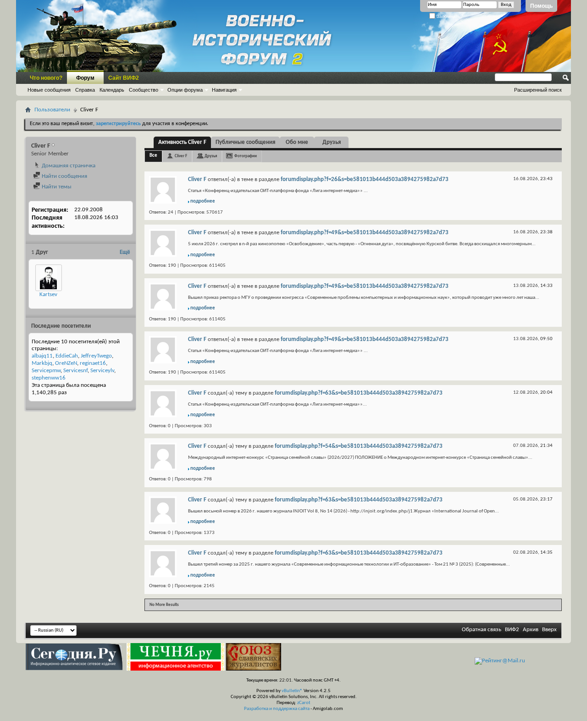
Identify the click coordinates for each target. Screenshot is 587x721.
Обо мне (297, 142)
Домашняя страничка (67, 166)
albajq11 (42, 356)
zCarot (303, 702)
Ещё (125, 252)
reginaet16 (93, 363)
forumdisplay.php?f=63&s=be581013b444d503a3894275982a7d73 (359, 393)
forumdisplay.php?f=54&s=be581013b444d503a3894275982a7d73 (359, 446)
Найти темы (56, 187)
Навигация (224, 90)
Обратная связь (481, 630)
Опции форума (185, 90)
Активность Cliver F (182, 142)
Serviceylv (102, 371)
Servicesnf (75, 371)
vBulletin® (292, 690)
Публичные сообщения (245, 142)
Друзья (331, 142)
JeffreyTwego (96, 356)
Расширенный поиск (538, 90)
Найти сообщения (63, 176)
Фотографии (245, 156)
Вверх (549, 630)
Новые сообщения (49, 90)
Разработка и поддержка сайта (277, 708)
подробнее (202, 201)
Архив (530, 630)
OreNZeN (66, 363)
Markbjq (42, 363)
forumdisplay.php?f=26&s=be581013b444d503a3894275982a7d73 (365, 179)
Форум (85, 78)
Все (153, 155)
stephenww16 (49, 378)
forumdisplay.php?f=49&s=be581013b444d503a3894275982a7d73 (365, 233)
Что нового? (46, 78)
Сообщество (143, 90)
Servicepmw (46, 371)
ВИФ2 (512, 630)
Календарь (112, 90)
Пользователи (52, 110)
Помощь (541, 6)
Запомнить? (449, 16)
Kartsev (48, 294)
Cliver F (181, 156)
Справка (85, 90)
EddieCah (66, 356)
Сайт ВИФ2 (123, 78)
